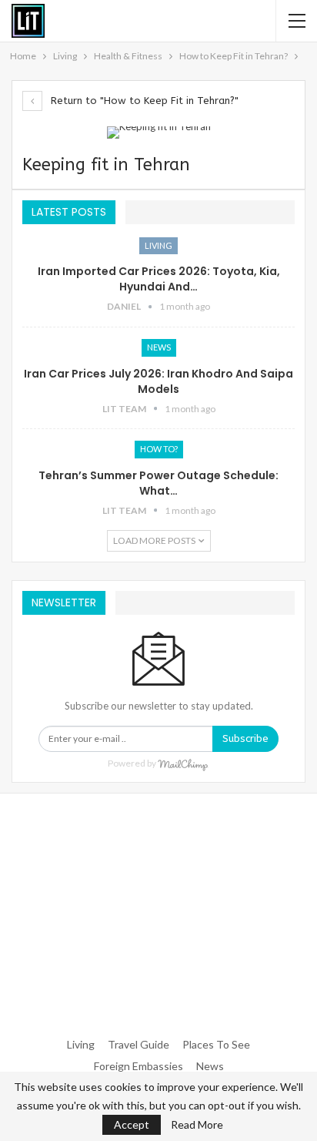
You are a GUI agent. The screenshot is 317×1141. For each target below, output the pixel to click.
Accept (131, 1124)
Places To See (216, 1044)
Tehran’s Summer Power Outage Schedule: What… (158, 483)
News (159, 347)
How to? (159, 449)
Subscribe (245, 738)
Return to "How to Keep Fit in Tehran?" (143, 100)
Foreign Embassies (138, 1065)
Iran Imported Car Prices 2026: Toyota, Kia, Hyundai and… (159, 278)
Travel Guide (138, 1044)
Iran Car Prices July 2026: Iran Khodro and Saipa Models (158, 381)
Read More (197, 1124)
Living (158, 245)
